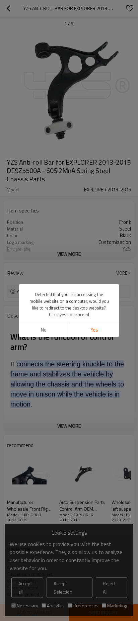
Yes (94, 330)
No (44, 330)
